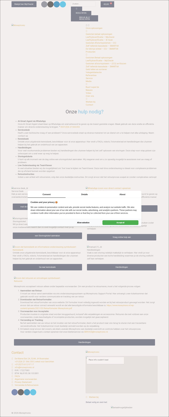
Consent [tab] (47, 194)
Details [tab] (84, 194)
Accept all (120, 223)
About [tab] (122, 194)
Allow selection (83, 223)
